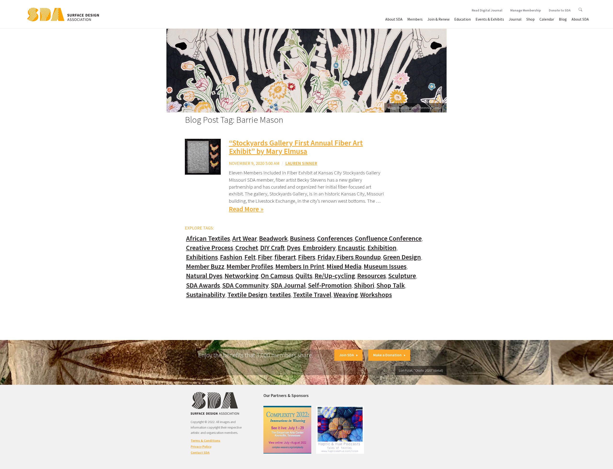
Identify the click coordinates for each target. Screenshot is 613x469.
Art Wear (244, 238)
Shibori (364, 285)
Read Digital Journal (487, 10)
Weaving (346, 294)
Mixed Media (344, 266)
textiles (280, 294)
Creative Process (209, 248)
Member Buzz (205, 266)
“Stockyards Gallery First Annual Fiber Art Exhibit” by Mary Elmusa (296, 147)
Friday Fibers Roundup (349, 257)
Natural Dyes (204, 276)
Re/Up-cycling (335, 276)
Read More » (246, 209)
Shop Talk (390, 285)
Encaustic (351, 248)
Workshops (376, 294)
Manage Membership (525, 10)
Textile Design (247, 294)
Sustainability (205, 294)
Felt (250, 257)
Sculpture (402, 276)
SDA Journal (288, 285)
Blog (563, 19)
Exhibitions (202, 257)
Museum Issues (385, 266)
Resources (371, 276)
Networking (242, 276)
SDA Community (245, 285)
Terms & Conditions (205, 440)
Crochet (246, 248)
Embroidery (319, 248)
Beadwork (273, 238)
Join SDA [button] (346, 354)
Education (462, 19)
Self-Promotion (330, 285)
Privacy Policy (201, 446)
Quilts (303, 276)
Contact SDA (200, 452)
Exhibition (382, 248)
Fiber (265, 257)
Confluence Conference (388, 238)
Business (302, 238)
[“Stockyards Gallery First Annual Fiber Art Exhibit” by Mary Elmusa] (203, 156)
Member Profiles (250, 266)
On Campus (277, 276)
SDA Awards (203, 285)
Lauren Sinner (301, 163)
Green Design (402, 257)
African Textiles (208, 238)
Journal (515, 19)
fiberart (285, 257)
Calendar (546, 19)
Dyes (294, 248)
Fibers (306, 257)
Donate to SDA (560, 10)
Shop (530, 19)
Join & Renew (438, 19)
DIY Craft (272, 248)
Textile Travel (312, 294)
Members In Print (299, 266)
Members (415, 19)
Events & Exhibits (490, 19)
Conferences (335, 238)
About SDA (394, 19)
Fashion (231, 257)
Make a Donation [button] (387, 354)
